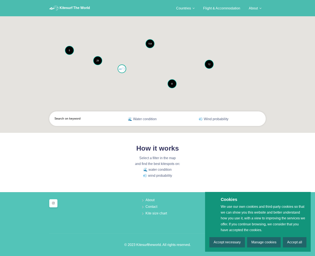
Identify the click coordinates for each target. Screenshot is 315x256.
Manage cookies (263, 242)
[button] (69, 50)
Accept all (294, 242)
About (150, 200)
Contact (151, 206)
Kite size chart (156, 213)
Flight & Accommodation (221, 8)
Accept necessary (227, 242)
